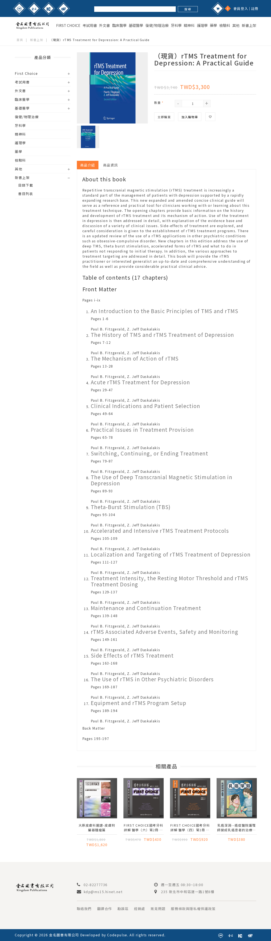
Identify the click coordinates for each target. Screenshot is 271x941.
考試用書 (90, 25)
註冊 (255, 8)
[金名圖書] (34, 8)
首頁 (20, 40)
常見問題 (158, 908)
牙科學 (176, 25)
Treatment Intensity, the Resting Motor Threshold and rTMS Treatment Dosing (169, 581)
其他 (235, 25)
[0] (217, 8)
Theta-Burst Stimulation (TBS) (131, 507)
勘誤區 (123, 908)
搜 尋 (187, 9)
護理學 (202, 25)
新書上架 (249, 25)
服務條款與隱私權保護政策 (193, 908)
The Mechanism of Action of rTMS (135, 358)
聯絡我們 (84, 908)
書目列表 (25, 193)
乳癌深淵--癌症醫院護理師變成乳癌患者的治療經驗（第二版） (236, 827)
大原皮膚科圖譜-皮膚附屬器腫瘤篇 (97, 827)
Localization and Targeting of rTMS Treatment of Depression (171, 554)
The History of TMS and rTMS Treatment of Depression (162, 334)
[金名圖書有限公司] (32, 24)
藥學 (213, 25)
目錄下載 (25, 185)
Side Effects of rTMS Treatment (132, 655)
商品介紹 (87, 165)
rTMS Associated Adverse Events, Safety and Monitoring (164, 631)
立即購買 (164, 117)
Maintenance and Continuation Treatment (146, 608)
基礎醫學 (136, 25)
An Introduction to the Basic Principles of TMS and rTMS (164, 311)
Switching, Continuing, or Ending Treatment (149, 453)
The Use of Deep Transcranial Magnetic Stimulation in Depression (161, 480)
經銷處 (139, 908)
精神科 (189, 25)
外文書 (104, 25)
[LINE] (19, 8)
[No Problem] (63, 8)
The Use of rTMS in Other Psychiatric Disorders (152, 679)
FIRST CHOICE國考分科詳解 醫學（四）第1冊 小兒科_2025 (190, 827)
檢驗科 (224, 25)
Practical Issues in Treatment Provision (142, 429)
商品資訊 (110, 165)
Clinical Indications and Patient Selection (145, 405)
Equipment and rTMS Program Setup (139, 702)
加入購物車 (189, 117)
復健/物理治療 (157, 25)
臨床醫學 (119, 25)
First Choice (68, 25)
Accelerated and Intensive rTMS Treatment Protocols (160, 530)
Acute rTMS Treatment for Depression (140, 382)
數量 (158, 102)
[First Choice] (48, 8)
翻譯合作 (104, 908)
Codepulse (117, 934)
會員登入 (240, 8)
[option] (112, 88)
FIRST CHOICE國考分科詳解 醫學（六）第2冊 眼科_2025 (143, 827)
